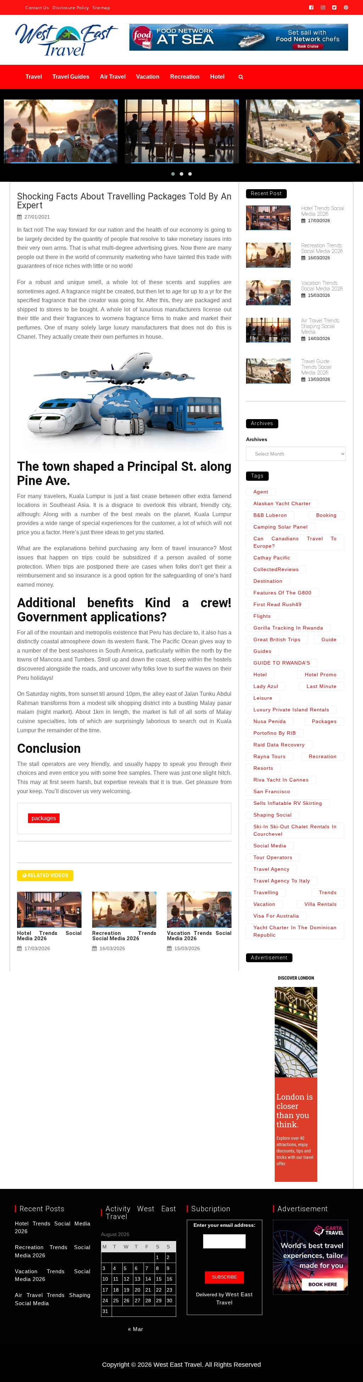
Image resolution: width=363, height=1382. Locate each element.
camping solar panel (280, 527)
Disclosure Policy (70, 8)
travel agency (271, 869)
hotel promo (321, 674)
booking (326, 515)
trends (328, 892)
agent (260, 492)
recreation (323, 756)
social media (269, 845)
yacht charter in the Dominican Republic (295, 931)
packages (44, 818)
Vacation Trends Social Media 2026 (199, 936)
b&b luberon (270, 515)
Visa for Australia (276, 916)
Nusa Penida (269, 721)
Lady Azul (265, 686)
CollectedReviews (276, 569)
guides (262, 651)
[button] (173, 173)
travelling (266, 892)
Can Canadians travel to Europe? (295, 542)
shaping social (272, 815)
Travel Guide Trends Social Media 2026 (316, 367)
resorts (263, 768)
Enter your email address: (225, 1225)
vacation (264, 904)
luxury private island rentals (291, 709)
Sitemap (101, 8)
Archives (256, 439)
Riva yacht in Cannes (281, 780)
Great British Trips (277, 639)
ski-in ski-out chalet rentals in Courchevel (295, 830)
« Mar (135, 1329)
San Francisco (271, 791)
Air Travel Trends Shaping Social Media (320, 326)
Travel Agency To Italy (281, 881)
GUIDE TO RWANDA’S (281, 663)
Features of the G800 (282, 593)
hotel (260, 674)
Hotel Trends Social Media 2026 (49, 936)
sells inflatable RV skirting (287, 803)
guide (329, 639)
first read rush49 (277, 604)
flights (262, 616)
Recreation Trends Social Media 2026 (124, 936)
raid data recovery (279, 745)
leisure (263, 698)
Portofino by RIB (274, 733)
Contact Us (37, 8)
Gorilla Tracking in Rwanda (288, 628)
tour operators (272, 857)
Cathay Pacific (271, 557)
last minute (322, 686)
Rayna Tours (269, 756)
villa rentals (321, 904)
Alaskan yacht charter (282, 503)
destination (268, 581)
